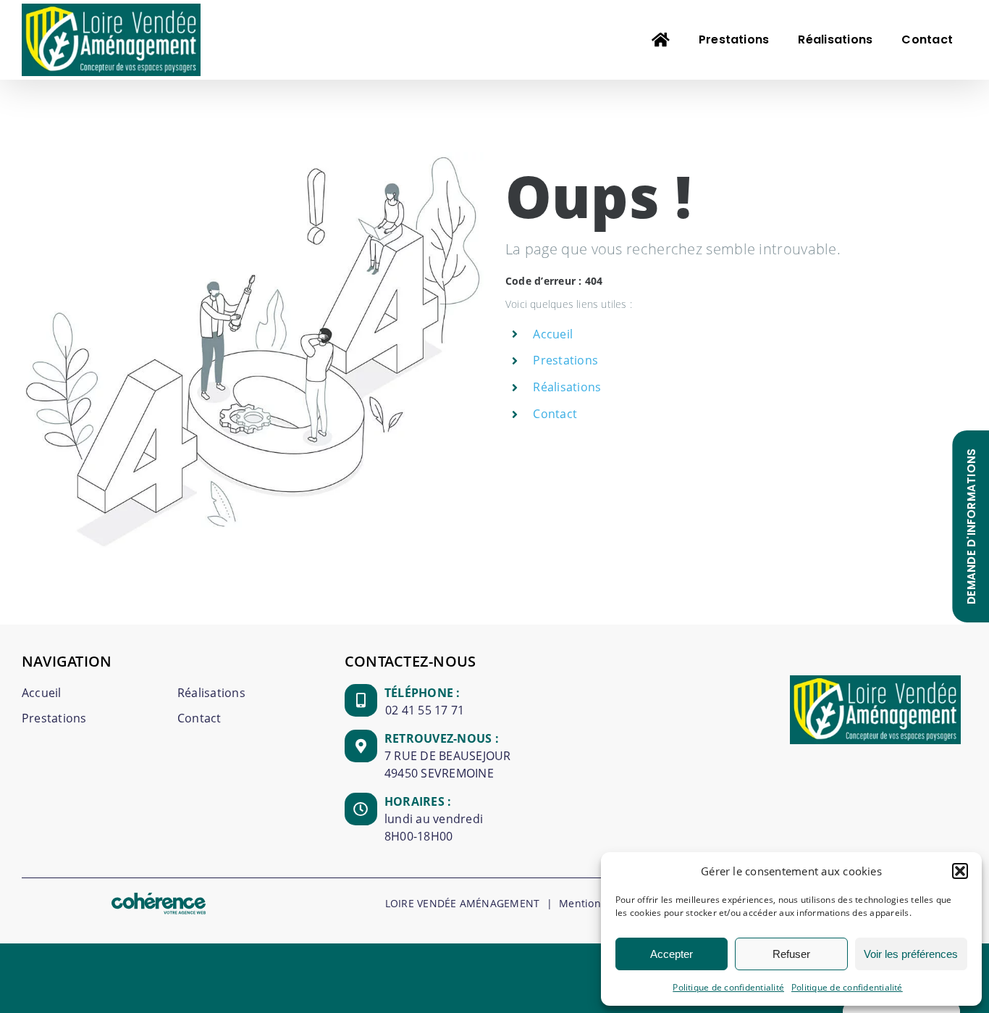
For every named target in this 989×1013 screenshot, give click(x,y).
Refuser (791, 954)
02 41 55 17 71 (424, 710)
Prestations (565, 360)
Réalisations (567, 387)
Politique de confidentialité (728, 987)
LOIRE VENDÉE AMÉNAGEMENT (462, 903)
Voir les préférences (911, 954)
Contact (555, 414)
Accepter (671, 954)
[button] (960, 871)
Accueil (553, 334)
